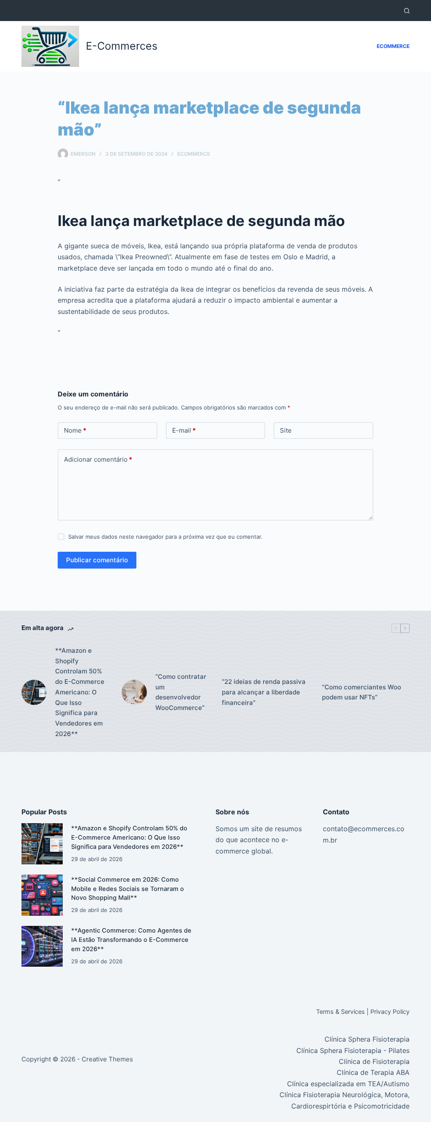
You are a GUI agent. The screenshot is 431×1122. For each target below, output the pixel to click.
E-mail (184, 430)
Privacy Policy (390, 1012)
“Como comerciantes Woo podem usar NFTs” (361, 692)
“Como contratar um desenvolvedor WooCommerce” (180, 692)
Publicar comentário (97, 560)
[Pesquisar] (407, 10)
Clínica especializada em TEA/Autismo (348, 1083)
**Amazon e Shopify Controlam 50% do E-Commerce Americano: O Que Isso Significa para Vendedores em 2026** (79, 692)
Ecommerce (393, 46)
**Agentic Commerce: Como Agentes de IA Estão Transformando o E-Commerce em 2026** (131, 940)
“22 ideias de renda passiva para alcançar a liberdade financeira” (264, 692)
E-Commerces (121, 46)
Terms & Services (340, 1012)
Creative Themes (107, 1059)
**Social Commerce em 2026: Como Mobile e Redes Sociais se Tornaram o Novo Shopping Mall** (127, 889)
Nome (75, 430)
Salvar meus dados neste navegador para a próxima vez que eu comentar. (165, 536)
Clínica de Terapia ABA (373, 1072)
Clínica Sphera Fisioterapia (367, 1039)
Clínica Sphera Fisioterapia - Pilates (353, 1050)
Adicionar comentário (98, 459)
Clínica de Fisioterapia (374, 1061)
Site (286, 430)
